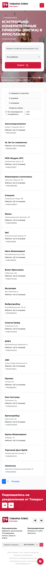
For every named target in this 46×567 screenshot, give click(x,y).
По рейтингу (13, 114)
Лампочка (10, 466)
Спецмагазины (24, 78)
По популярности (15, 112)
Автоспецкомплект (15, 124)
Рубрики (13, 78)
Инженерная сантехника (18, 177)
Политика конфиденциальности (23, 558)
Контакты (31, 533)
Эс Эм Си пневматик (16, 142)
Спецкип (9, 195)
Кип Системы (12, 397)
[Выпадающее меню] (42, 5)
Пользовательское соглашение (23, 561)
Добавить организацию (12, 531)
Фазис (8, 214)
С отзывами (14, 103)
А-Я (27, 112)
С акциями (13, 98)
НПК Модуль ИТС (14, 158)
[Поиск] (41, 544)
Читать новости (8, 536)
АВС (7, 360)
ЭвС (7, 232)
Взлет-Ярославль (14, 270)
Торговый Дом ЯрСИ (16, 450)
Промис (9, 378)
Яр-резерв (10, 288)
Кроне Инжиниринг (15, 434)
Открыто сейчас (16, 108)
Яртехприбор (12, 416)
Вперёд (16, 481)
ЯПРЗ (8, 341)
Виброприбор (12, 304)
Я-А (27, 114)
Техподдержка (8, 533)
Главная (4, 78)
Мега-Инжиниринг (15, 251)
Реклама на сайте (35, 531)
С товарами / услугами (19, 93)
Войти (4, 538)
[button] (18, 6)
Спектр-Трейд (12, 323)
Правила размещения (23, 555)
